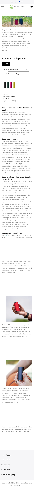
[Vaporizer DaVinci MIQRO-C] (9, 85)
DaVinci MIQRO (7, 388)
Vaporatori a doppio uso (15, 74)
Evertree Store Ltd (18, 485)
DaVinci (5, 94)
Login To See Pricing (9, 101)
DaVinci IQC (6, 325)
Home (3, 74)
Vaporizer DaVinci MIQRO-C (9, 98)
